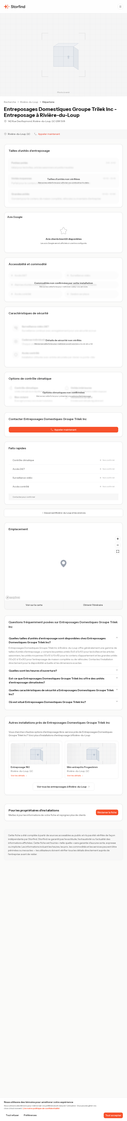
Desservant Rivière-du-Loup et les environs (65, 513)
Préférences (30, 1115)
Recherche (10, 101)
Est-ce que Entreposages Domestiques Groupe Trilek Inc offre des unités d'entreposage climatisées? (56, 680)
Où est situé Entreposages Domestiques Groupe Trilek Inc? (47, 702)
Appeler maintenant (49, 133)
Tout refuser (12, 1115)
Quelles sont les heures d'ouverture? (33, 670)
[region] (63, 567)
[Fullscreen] (117, 551)
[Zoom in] (117, 538)
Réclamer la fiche (107, 812)
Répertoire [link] (48, 101)
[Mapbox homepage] (13, 597)
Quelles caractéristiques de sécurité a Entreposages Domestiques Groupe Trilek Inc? (61, 692)
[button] (63, 430)
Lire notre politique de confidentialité (41, 1108)
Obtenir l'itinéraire (93, 604)
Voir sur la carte (34, 604)
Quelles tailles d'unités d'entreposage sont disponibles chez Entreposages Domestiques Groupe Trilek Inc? (57, 640)
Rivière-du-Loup (29, 101)
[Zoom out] (117, 545)
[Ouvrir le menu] (120, 6)
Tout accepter (113, 1115)
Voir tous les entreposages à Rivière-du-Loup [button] (62, 786)
